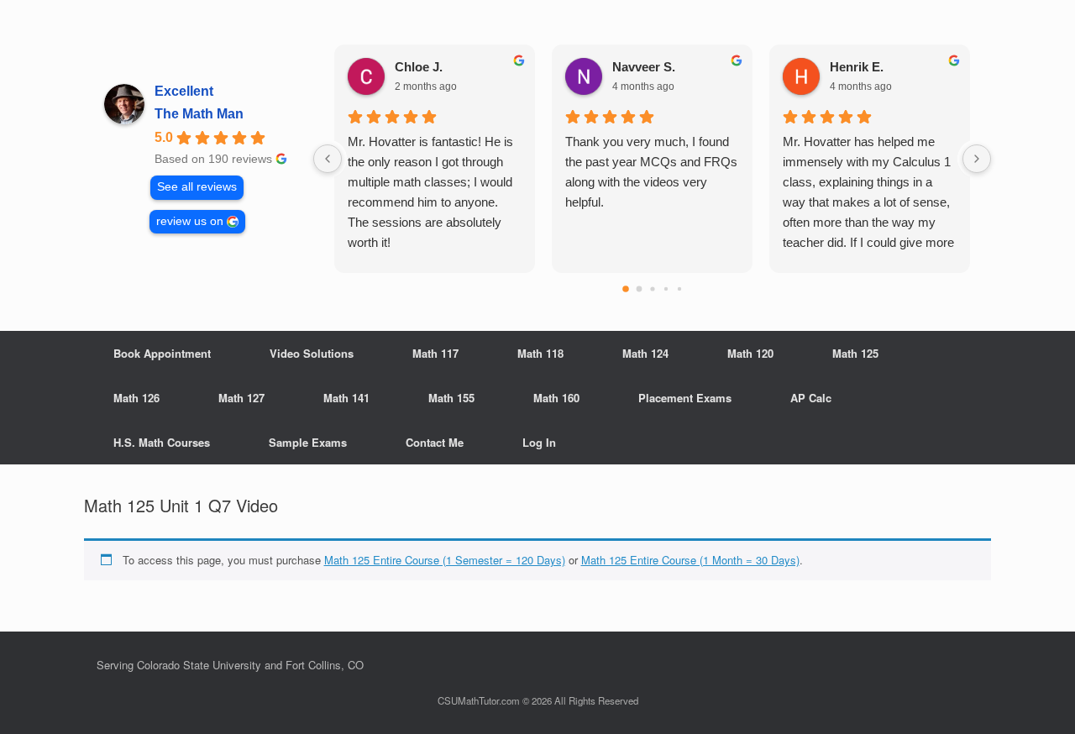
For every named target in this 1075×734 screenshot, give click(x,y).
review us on (189, 221)
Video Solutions (312, 353)
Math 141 (346, 398)
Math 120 (750, 353)
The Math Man (199, 114)
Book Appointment (162, 353)
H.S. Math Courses (161, 442)
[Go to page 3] (665, 289)
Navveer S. (643, 67)
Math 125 (855, 353)
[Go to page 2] (652, 288)
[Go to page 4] (678, 289)
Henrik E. (857, 67)
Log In (539, 442)
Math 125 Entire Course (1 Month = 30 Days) (690, 560)
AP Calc (810, 398)
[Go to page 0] (625, 289)
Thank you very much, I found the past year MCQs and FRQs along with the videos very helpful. (651, 171)
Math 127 (241, 398)
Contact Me (435, 442)
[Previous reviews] (327, 158)
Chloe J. (419, 67)
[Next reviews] (976, 158)
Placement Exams (685, 398)
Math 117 (435, 353)
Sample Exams (308, 442)
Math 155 (451, 398)
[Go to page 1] (639, 289)
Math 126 (136, 398)
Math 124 (645, 353)
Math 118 (540, 353)
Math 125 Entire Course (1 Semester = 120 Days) (444, 560)
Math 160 (556, 398)
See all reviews (197, 187)
